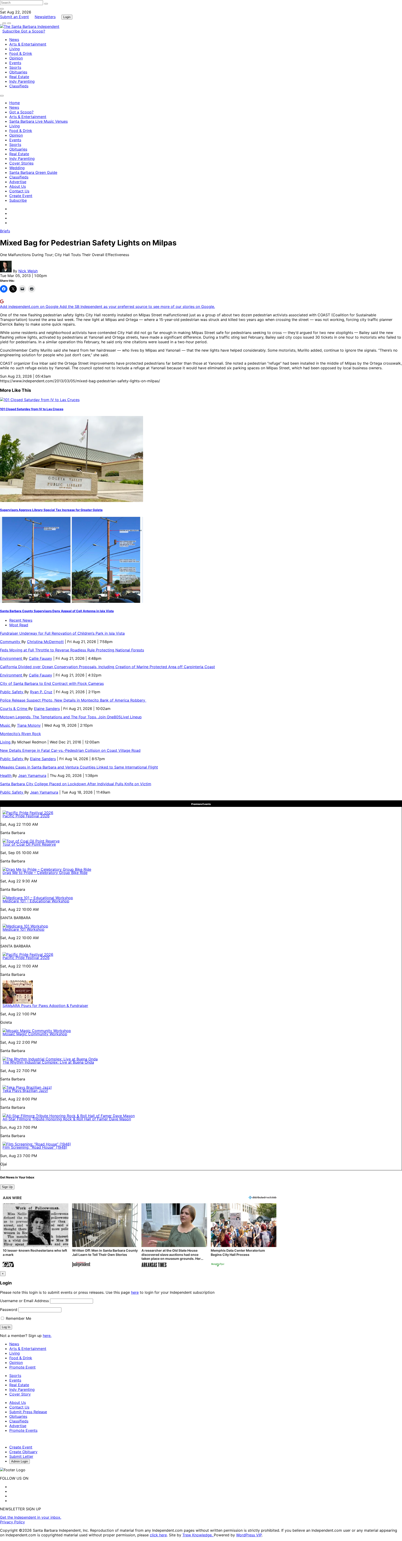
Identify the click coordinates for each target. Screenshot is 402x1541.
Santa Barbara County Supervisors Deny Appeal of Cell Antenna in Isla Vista (57, 611)
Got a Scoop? (33, 31)
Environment (11, 658)
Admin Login (19, 1461)
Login (66, 17)
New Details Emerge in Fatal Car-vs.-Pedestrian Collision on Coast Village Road (70, 750)
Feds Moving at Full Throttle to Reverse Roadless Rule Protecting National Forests (72, 650)
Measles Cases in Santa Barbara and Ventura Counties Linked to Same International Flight (79, 767)
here (135, 1292)
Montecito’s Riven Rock (20, 733)
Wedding (17, 167)
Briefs (5, 231)
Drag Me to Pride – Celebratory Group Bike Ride (45, 872)
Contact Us (19, 191)
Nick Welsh (28, 271)
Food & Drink (20, 53)
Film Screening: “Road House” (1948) (35, 1147)
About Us (17, 186)
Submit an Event (14, 16)
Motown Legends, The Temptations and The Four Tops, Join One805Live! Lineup (71, 717)
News (14, 39)
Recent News (20, 620)
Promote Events (23, 1430)
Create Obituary (23, 1451)
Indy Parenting (22, 81)
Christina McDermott (45, 641)
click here (158, 1535)
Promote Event (22, 1367)
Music (5, 725)
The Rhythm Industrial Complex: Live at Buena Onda (48, 1062)
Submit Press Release (28, 1411)
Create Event (20, 195)
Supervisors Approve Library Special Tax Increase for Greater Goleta (51, 510)
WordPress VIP (249, 1535)
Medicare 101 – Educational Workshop (36, 901)
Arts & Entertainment (27, 44)
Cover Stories (21, 163)
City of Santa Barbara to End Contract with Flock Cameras (52, 683)
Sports (15, 67)
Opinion (16, 58)
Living (14, 48)
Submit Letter (21, 1456)
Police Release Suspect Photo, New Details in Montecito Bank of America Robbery (73, 700)
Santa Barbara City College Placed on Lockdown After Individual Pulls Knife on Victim (75, 784)
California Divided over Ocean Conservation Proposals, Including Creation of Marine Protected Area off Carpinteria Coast (107, 666)
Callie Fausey (40, 658)
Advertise (17, 181)
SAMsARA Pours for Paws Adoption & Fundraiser (45, 1005)
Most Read (18, 625)
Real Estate (19, 76)
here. (47, 1335)
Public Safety (12, 692)
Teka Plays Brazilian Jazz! (25, 1090)
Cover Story (20, 1394)
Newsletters (45, 16)
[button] (35, 1236)
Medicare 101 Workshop (23, 929)
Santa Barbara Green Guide (33, 172)
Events (15, 62)
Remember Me (18, 1318)
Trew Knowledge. (198, 1535)
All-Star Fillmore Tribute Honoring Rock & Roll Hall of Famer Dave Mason (67, 1119)
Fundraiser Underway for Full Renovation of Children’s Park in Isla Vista (62, 633)
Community (10, 641)
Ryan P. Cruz (41, 692)
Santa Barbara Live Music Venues (38, 121)
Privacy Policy (12, 1522)
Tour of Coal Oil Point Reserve (29, 844)
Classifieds (18, 86)
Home (14, 102)
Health (6, 775)
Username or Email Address (24, 1300)
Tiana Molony (29, 725)
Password (8, 1309)
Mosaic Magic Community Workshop (35, 1034)
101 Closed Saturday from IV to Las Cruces (31, 409)
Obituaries (18, 72)
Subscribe (11, 31)
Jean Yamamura (32, 775)
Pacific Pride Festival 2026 (26, 816)
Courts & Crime (14, 708)
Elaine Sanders (47, 708)
